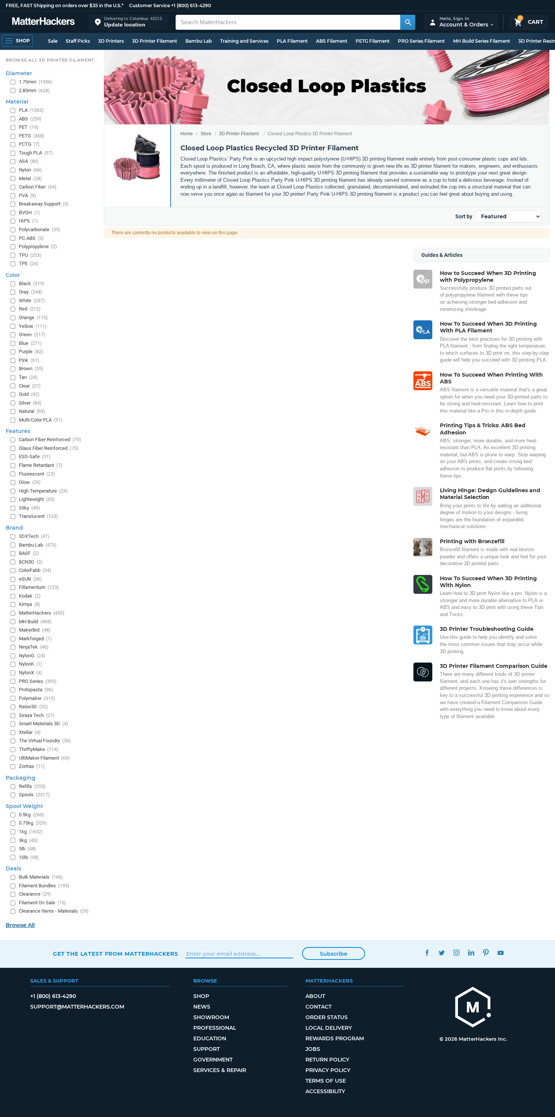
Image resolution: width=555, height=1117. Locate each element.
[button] (128, 22)
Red (30, 309)
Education (209, 1038)
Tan (28, 377)
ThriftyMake (39, 749)
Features (18, 431)
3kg (28, 840)
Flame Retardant (40, 465)
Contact (318, 1006)
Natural (32, 411)
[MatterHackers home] (43, 22)
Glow (30, 482)
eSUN (30, 579)
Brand (14, 527)
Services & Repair (219, 1070)
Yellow (33, 326)
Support (206, 1049)
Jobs (312, 1049)
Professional (214, 1027)
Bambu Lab (198, 41)
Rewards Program (334, 1038)
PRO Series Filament (421, 41)
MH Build (35, 621)
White (32, 300)
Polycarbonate (39, 229)
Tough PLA (36, 153)
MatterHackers (42, 613)
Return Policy (327, 1059)
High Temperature (43, 490)
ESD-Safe (35, 456)
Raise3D (33, 706)
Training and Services (244, 41)
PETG (32, 136)
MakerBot (35, 630)
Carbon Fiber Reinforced (50, 439)
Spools (34, 794)
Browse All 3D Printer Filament (50, 60)
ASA (29, 161)
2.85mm (34, 90)
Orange (33, 317)
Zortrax (32, 766)
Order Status (326, 1017)
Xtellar (30, 732)
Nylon (30, 170)
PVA (27, 195)
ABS (30, 118)
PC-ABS (31, 238)
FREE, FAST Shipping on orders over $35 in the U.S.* (64, 5)
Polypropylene (38, 246)
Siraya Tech (37, 715)
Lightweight (37, 499)
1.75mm (35, 82)
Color (13, 275)
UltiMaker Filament (44, 757)
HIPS (28, 221)
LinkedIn (471, 952)
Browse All (20, 925)
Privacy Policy (327, 1070)
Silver (30, 402)
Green (32, 334)
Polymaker (37, 698)
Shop (201, 996)
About (315, 996)
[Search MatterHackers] (407, 22)
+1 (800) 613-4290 (191, 5)
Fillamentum (39, 587)
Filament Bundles (44, 885)
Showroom (211, 1017)
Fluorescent (37, 473)
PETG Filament (373, 41)
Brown (31, 368)
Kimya (29, 604)
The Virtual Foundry (45, 740)
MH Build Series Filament (481, 41)
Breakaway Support (44, 204)
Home (186, 133)
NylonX (30, 672)
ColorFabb (35, 570)
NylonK (30, 664)
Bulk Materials (41, 877)
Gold (29, 394)
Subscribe (333, 953)
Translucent (38, 516)
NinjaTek (34, 647)
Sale (52, 41)
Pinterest (485, 952)
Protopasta (36, 689)
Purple (31, 351)
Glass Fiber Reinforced (49, 448)
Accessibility (325, 1091)
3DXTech (34, 536)
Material (17, 101)
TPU (30, 255)
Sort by (463, 216)
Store (205, 133)
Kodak (30, 596)
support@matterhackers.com (77, 1006)
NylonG (32, 655)
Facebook (426, 952)
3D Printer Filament (154, 41)
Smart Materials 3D (43, 723)
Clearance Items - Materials (54, 911)
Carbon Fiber (38, 187)
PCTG (29, 144)
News (201, 1006)
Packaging (20, 777)
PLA (31, 110)
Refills (32, 786)
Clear (30, 385)
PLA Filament (292, 41)
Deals (13, 868)
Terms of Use (325, 1080)
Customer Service (149, 5)
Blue (30, 343)
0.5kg (31, 814)
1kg (31, 831)
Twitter (441, 952)
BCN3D (31, 561)
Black (32, 283)
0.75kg (33, 823)
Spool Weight (24, 806)
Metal (30, 178)
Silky (29, 508)
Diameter (19, 73)
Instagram (456, 952)
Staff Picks (78, 41)
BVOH (29, 212)
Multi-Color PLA (41, 420)
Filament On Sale (42, 902)
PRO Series (38, 681)
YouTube (500, 952)
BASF (29, 553)
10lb (29, 857)
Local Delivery (328, 1027)
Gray (30, 292)
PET (29, 127)
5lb (27, 848)
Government (213, 1059)
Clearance (35, 894)
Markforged (35, 638)
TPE (29, 263)
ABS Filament (331, 41)
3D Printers (111, 41)
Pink (29, 360)
